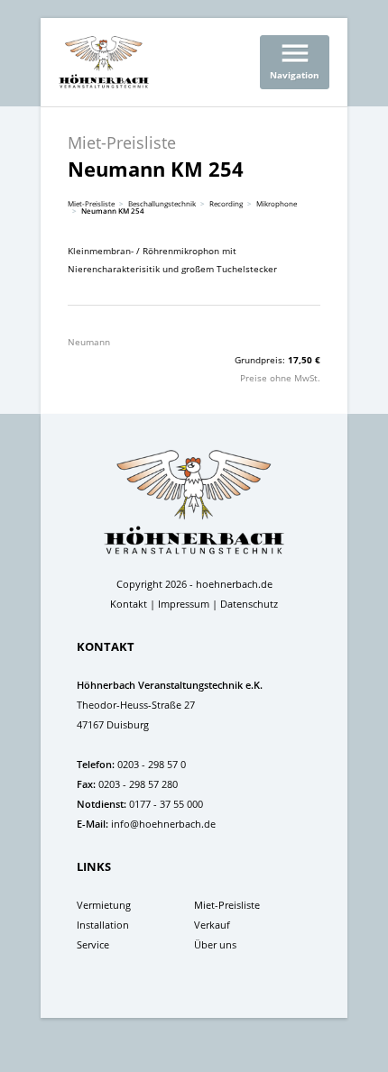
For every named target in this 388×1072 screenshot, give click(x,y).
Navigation (294, 58)
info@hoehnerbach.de (163, 823)
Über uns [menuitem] (215, 944)
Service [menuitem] (93, 944)
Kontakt (128, 603)
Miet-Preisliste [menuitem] (227, 905)
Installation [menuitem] (103, 924)
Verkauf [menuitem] (212, 924)
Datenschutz (249, 603)
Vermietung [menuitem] (104, 905)
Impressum (183, 603)
